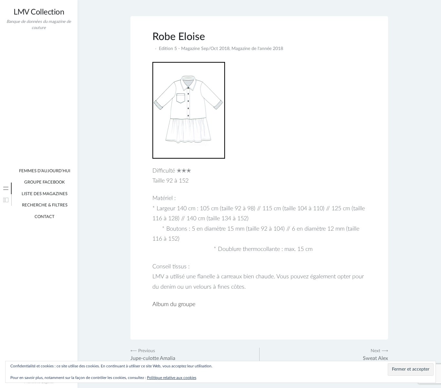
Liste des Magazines (44, 194)
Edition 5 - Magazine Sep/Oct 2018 (194, 48)
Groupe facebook (44, 182)
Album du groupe (173, 304)
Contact (45, 217)
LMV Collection (39, 12)
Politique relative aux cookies (171, 378)
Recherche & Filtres (44, 205)
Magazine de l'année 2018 (257, 48)
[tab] (6, 188)
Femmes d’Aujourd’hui (44, 171)
